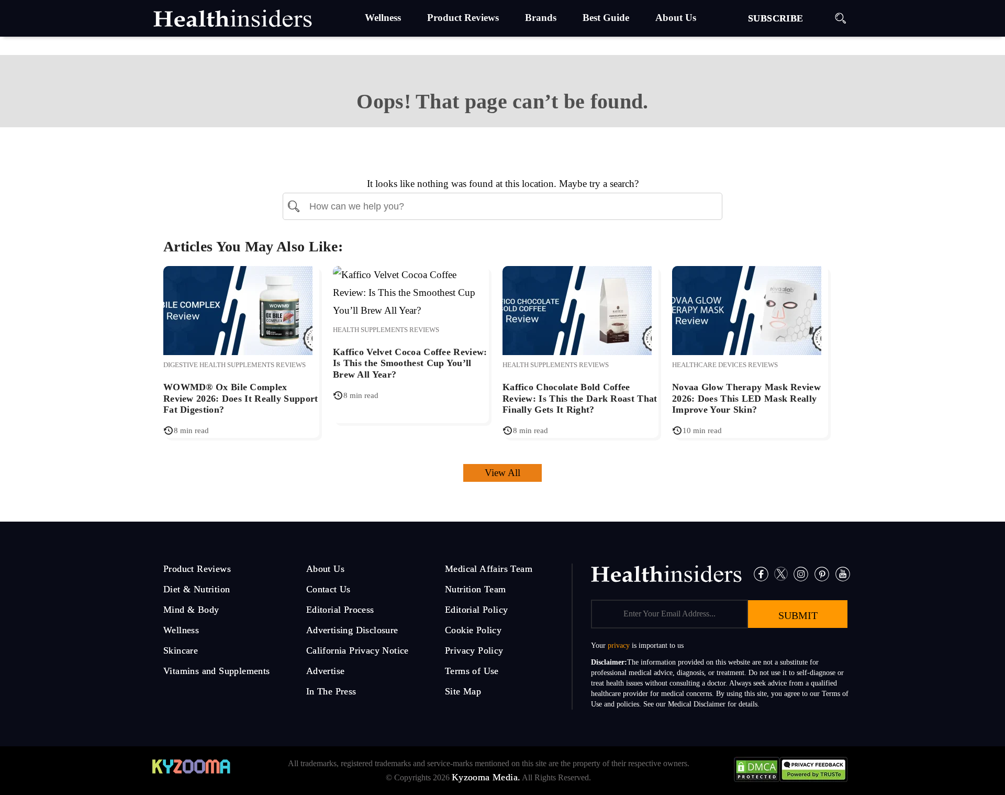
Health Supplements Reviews (386, 330)
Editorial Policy (476, 609)
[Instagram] (801, 573)
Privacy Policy (474, 650)
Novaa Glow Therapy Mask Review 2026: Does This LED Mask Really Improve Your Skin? (746, 398)
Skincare (180, 650)
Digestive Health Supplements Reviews (234, 365)
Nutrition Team (475, 589)
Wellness (181, 630)
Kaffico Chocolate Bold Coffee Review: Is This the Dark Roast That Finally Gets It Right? (579, 398)
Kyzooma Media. (486, 777)
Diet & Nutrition (196, 589)
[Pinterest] (822, 573)
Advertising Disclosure (352, 630)
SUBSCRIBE (775, 18)
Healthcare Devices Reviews (725, 365)
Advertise (325, 671)
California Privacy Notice (357, 650)
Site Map (463, 691)
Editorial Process (340, 609)
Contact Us (328, 589)
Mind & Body (191, 609)
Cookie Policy (473, 630)
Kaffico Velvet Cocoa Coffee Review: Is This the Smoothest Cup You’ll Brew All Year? (410, 363)
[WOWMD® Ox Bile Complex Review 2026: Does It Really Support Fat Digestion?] (237, 309)
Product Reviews (197, 569)
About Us (325, 569)
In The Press (331, 691)
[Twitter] (781, 573)
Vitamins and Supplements (216, 671)
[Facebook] (761, 573)
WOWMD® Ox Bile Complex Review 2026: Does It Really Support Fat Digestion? (240, 398)
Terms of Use (472, 671)
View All (502, 472)
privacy (619, 645)
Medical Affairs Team (488, 569)
